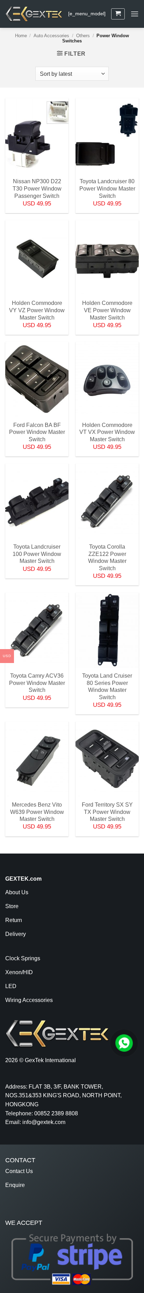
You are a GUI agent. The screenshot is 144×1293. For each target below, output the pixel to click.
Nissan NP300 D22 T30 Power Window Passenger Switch (37, 185)
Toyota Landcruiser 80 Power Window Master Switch (107, 185)
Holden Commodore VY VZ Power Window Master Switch (37, 307)
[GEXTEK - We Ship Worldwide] (34, 14)
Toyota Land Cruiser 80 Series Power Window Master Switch (107, 680)
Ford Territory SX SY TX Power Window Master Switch (107, 809)
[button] (118, 14)
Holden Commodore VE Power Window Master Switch (107, 307)
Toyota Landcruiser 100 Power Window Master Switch (37, 551)
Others (83, 35)
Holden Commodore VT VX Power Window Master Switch (107, 429)
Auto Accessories (51, 35)
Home (21, 35)
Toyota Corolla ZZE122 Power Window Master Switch (107, 551)
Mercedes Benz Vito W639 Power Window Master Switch (37, 809)
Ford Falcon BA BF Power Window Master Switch (37, 429)
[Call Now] (124, 1043)
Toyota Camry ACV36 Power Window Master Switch (37, 680)
